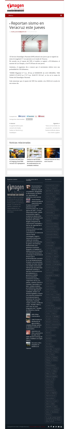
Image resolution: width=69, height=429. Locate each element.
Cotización (57, 248)
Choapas (56, 199)
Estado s (48, 291)
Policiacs (55, 368)
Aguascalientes (50, 193)
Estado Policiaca (50, 289)
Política (47, 373)
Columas (48, 218)
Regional (54, 392)
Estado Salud (49, 283)
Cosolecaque (49, 248)
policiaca (48, 357)
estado (56, 275)
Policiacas (48, 368)
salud (47, 403)
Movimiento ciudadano (52, 327)
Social (54, 406)
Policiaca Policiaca (50, 365)
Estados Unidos (50, 294)
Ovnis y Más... (49, 349)
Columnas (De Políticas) (52, 226)
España (48, 270)
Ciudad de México (50, 201)
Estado (47, 278)
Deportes (48, 259)
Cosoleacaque (49, 245)
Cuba (47, 251)
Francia (48, 297)
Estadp (58, 294)
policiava (48, 371)
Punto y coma (49, 382)
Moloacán (48, 322)
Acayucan (54, 188)
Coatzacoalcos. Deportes (52, 215)
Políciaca (55, 360)
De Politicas (54, 251)
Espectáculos (49, 275)
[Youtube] (61, 426)
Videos (47, 412)
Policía (52, 354)
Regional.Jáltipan (50, 398)
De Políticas (49, 253)
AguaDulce (56, 190)
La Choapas (49, 302)
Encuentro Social (50, 267)
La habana (48, 308)
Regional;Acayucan (51, 395)
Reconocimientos (50, 390)
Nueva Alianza (49, 346)
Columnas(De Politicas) (51, 231)
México (54, 313)
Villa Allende (55, 412)
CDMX (53, 196)
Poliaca (56, 352)
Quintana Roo (49, 387)
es (57, 267)
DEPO (55, 253)
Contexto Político (50, 242)
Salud (52, 403)
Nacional (48, 332)
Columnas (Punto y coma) (52, 229)
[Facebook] (51, 426)
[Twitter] (53, 426)
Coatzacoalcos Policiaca (52, 210)
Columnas (48, 220)
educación (55, 261)
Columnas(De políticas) (51, 234)
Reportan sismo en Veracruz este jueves (27, 25)
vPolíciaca (48, 414)
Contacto (43, 426)
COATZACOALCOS (50, 207)
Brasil (57, 193)
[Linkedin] (58, 426)
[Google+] (56, 426)
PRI (53, 379)
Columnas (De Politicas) (52, 223)
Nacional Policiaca (50, 335)
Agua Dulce (49, 190)
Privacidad (32, 426)
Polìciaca (48, 362)
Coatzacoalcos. (50, 212)
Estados (55, 291)
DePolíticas (48, 256)
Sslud (47, 409)
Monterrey (56, 322)
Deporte (56, 256)
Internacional (56, 300)
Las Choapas (57, 308)
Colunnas (48, 240)
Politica (54, 371)
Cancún (48, 196)
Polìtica (53, 373)
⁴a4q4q (47, 188)
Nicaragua (48, 343)
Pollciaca (48, 379)
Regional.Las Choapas (51, 401)
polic (47, 354)
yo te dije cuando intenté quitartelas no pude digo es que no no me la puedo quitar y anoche (53, 419)
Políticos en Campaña (51, 376)
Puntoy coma (49, 384)
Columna (55, 218)
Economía (48, 261)
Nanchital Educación (51, 341)
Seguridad (48, 406)
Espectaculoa (49, 272)
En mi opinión (56, 264)
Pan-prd (57, 349)
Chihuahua (48, 199)
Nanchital (48, 338)
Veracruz (56, 409)
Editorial (38, 426)
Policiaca (55, 357)
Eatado (55, 259)
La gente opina (50, 305)
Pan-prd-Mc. (49, 352)
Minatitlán (56, 316)
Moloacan (55, 319)
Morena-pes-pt (56, 324)
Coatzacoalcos (49, 204)
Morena (48, 324)
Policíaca (48, 360)
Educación (48, 264)
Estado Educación (50, 281)
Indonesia (48, 300)
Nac (47, 330)
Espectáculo (55, 270)
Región (47, 392)
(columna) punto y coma (52, 185)
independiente (55, 297)
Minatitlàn (48, 319)
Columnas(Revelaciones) (52, 237)
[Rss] (48, 426)
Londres (48, 313)
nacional (52, 330)
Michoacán (48, 316)
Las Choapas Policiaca (51, 311)
